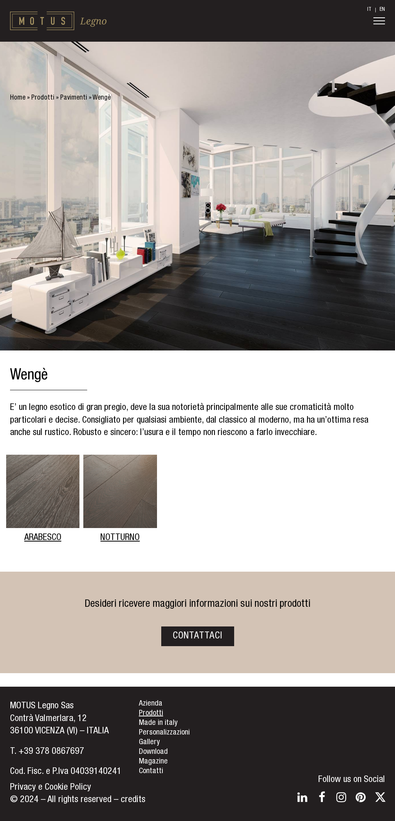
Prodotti (42, 98)
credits (133, 800)
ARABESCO (42, 538)
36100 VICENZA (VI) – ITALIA (59, 731)
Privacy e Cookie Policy (50, 787)
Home (17, 98)
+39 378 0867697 (51, 752)
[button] (379, 20)
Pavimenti (73, 98)
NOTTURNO (120, 538)
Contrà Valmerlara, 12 (48, 719)
